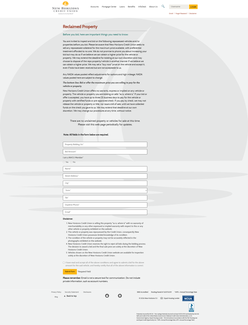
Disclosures (87, 292)
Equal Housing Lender (171, 298)
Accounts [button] (95, 6)
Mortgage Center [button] (109, 6)
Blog (56, 297)
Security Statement (72, 292)
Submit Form (70, 272)
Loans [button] (122, 6)
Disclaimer (193, 14)
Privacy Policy (56, 292)
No (74, 162)
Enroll (171, 14)
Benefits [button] (131, 6)
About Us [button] (153, 6)
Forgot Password (181, 14)
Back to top (71, 296)
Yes (66, 162)
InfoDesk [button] (142, 6)
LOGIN (193, 7)
